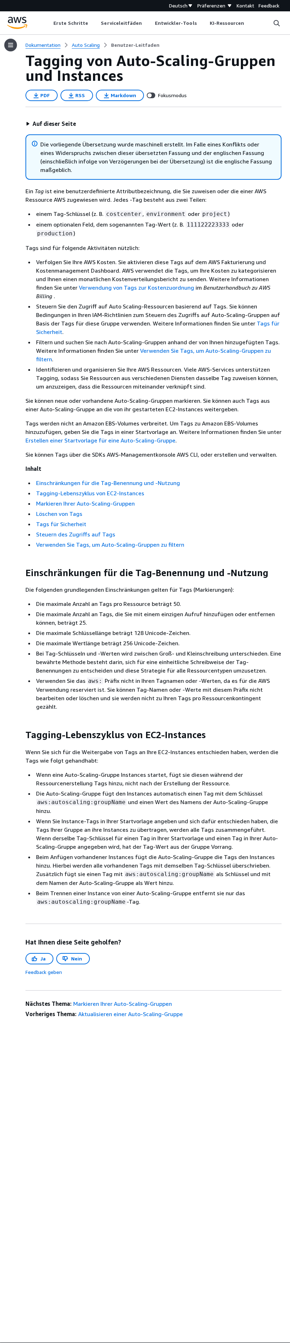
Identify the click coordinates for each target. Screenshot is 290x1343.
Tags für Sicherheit (61, 524)
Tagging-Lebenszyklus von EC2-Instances (90, 493)
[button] (51, 123)
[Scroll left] (48, 23)
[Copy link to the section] (20, 572)
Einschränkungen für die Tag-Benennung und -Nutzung (108, 482)
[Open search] (276, 23)
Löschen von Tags (59, 513)
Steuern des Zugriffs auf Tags (75, 534)
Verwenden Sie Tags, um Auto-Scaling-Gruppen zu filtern (110, 544)
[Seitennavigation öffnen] (10, 45)
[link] (135, 45)
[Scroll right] (249, 23)
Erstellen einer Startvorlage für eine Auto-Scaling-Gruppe (100, 440)
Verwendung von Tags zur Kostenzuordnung (136, 287)
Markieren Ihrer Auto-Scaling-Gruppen (85, 503)
